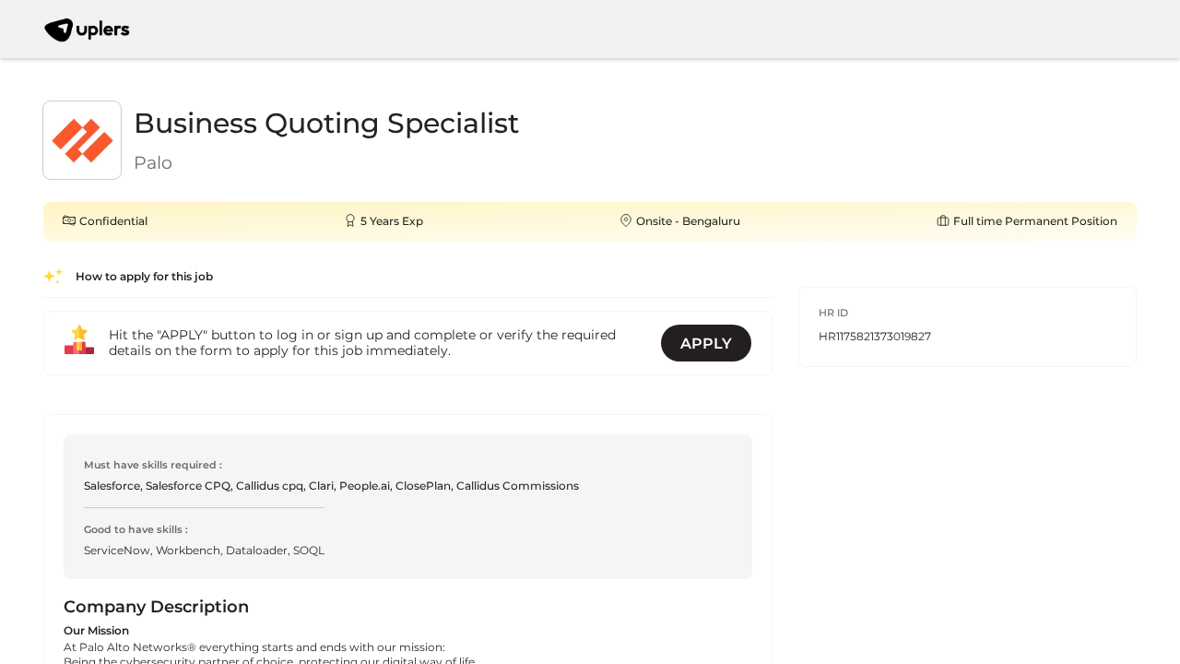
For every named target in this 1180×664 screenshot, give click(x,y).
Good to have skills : (136, 530)
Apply (706, 343)
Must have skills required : (153, 465)
